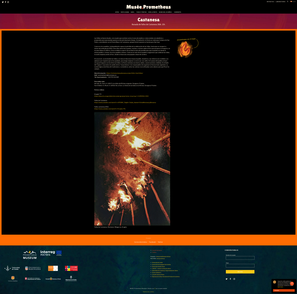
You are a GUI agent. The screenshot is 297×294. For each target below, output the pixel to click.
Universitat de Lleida (157, 262)
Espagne (148, 238)
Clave (227, 263)
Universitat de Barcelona (158, 266)
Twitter (160, 242)
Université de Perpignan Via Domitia (161, 264)
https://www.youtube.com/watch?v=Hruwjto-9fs (110, 109)
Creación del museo (157, 250)
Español (294, 1)
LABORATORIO (280, 1)
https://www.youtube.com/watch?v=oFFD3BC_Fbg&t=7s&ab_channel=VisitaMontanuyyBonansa (125, 102)
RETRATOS (270, 1)
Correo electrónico (140, 242)
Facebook (152, 242)
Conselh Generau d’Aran (158, 274)
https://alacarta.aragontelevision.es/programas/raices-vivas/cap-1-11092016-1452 (121, 96)
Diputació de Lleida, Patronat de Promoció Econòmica (166, 276)
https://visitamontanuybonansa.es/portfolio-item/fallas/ (125, 73)
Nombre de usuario (231, 255)
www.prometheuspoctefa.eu (163, 256)
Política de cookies (148, 291)
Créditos (154, 252)
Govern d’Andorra (156, 272)
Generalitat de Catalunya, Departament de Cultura (165, 270)
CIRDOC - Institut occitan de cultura (161, 268)
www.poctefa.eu (161, 258)
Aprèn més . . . (281, 287)
